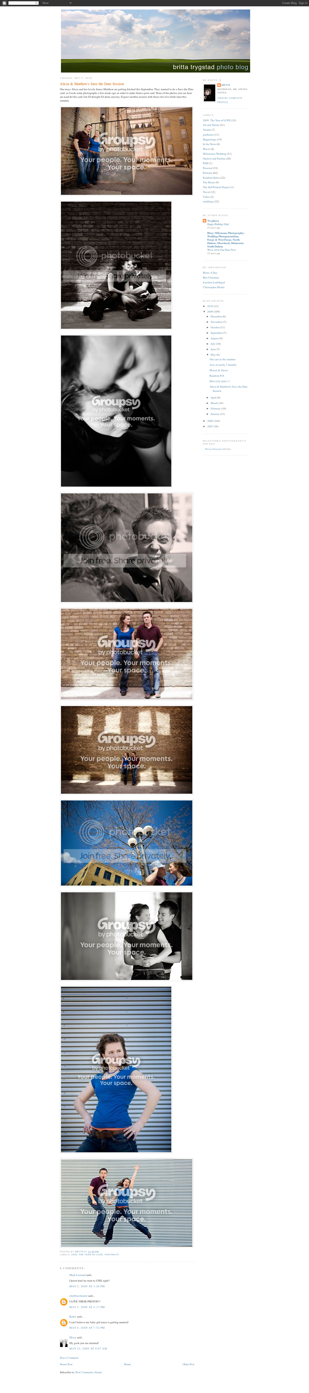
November (217, 322)
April (214, 397)
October (215, 327)
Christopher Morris (213, 287)
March (215, 403)
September (217, 333)
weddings (208, 201)
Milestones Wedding (214, 154)
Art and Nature (211, 125)
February (216, 408)
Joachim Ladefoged (214, 282)
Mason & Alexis (219, 370)
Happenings (210, 139)
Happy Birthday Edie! (218, 224)
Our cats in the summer (222, 359)
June (214, 349)
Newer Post (66, 1364)
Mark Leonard (77, 1275)
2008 (210, 421)
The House (209, 182)
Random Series (211, 178)
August (215, 338)
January (215, 414)
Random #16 (217, 376)
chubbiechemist (78, 1296)
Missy (72, 1337)
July (213, 344)
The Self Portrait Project (216, 187)
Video (206, 197)
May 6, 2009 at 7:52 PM (87, 1328)
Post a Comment (69, 1358)
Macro (206, 149)
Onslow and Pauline (214, 158)
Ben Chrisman (211, 277)
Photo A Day (210, 273)
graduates (208, 134)
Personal (208, 168)
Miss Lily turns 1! (220, 381)
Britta (226, 85)
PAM (206, 163)
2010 (210, 306)
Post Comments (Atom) (88, 1372)
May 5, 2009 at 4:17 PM (87, 1307)
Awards (207, 130)
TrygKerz (213, 221)
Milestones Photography (213, 449)
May (214, 355)
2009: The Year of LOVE (87, 1254)
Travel (206, 192)
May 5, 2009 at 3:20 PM (87, 1286)
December (217, 316)
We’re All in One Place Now (221, 249)
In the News (209, 144)
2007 (210, 426)
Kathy (72, 1316)
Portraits (112, 1254)
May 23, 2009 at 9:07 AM (88, 1348)
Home (127, 1364)
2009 (210, 311)
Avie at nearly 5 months (223, 365)
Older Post (188, 1364)
